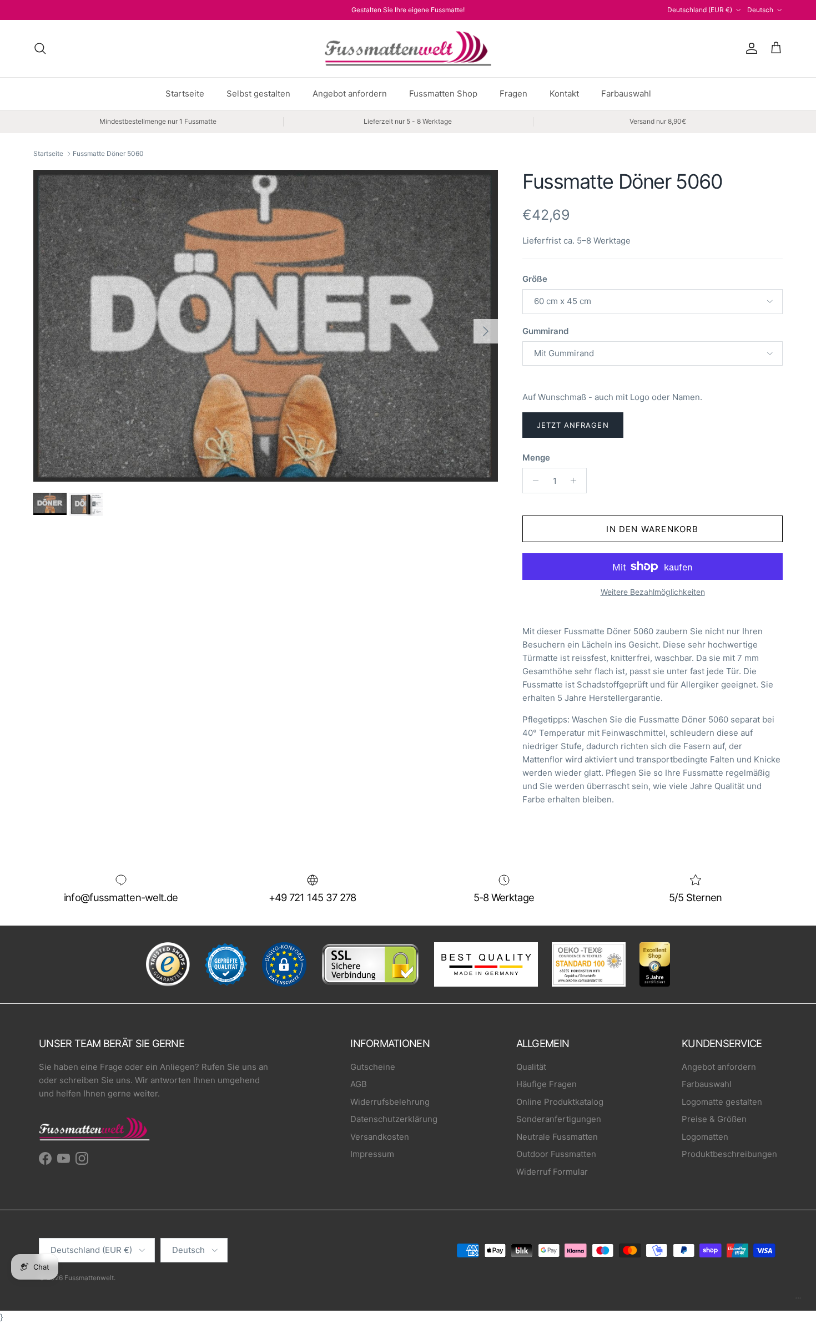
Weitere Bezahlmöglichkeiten (653, 592)
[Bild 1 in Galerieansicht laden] (265, 326)
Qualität (531, 1067)
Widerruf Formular (552, 1171)
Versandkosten (379, 1136)
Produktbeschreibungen (729, 1154)
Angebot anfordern (350, 93)
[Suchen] (40, 48)
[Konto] (749, 48)
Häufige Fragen (546, 1084)
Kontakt (564, 93)
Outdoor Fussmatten (556, 1154)
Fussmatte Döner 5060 (108, 153)
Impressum (372, 1154)
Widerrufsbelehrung (390, 1101)
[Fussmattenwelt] (408, 48)
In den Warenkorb (652, 529)
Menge (536, 457)
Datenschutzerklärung (393, 1119)
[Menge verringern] (532, 480)
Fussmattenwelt (89, 1278)
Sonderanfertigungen (558, 1119)
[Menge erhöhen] (576, 480)
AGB (358, 1084)
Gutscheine (372, 1067)
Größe (534, 279)
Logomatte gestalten (722, 1101)
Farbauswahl (626, 93)
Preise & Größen (714, 1119)
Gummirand (545, 331)
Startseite (184, 93)
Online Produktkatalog (559, 1101)
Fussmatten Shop (443, 93)
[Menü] (798, 1300)
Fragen (513, 93)
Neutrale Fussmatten (557, 1136)
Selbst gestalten (258, 93)
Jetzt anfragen (573, 425)
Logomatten (705, 1136)
